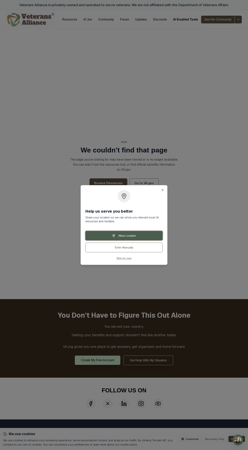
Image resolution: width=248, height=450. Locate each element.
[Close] (162, 190)
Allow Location (127, 235)
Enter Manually (124, 247)
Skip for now (124, 258)
